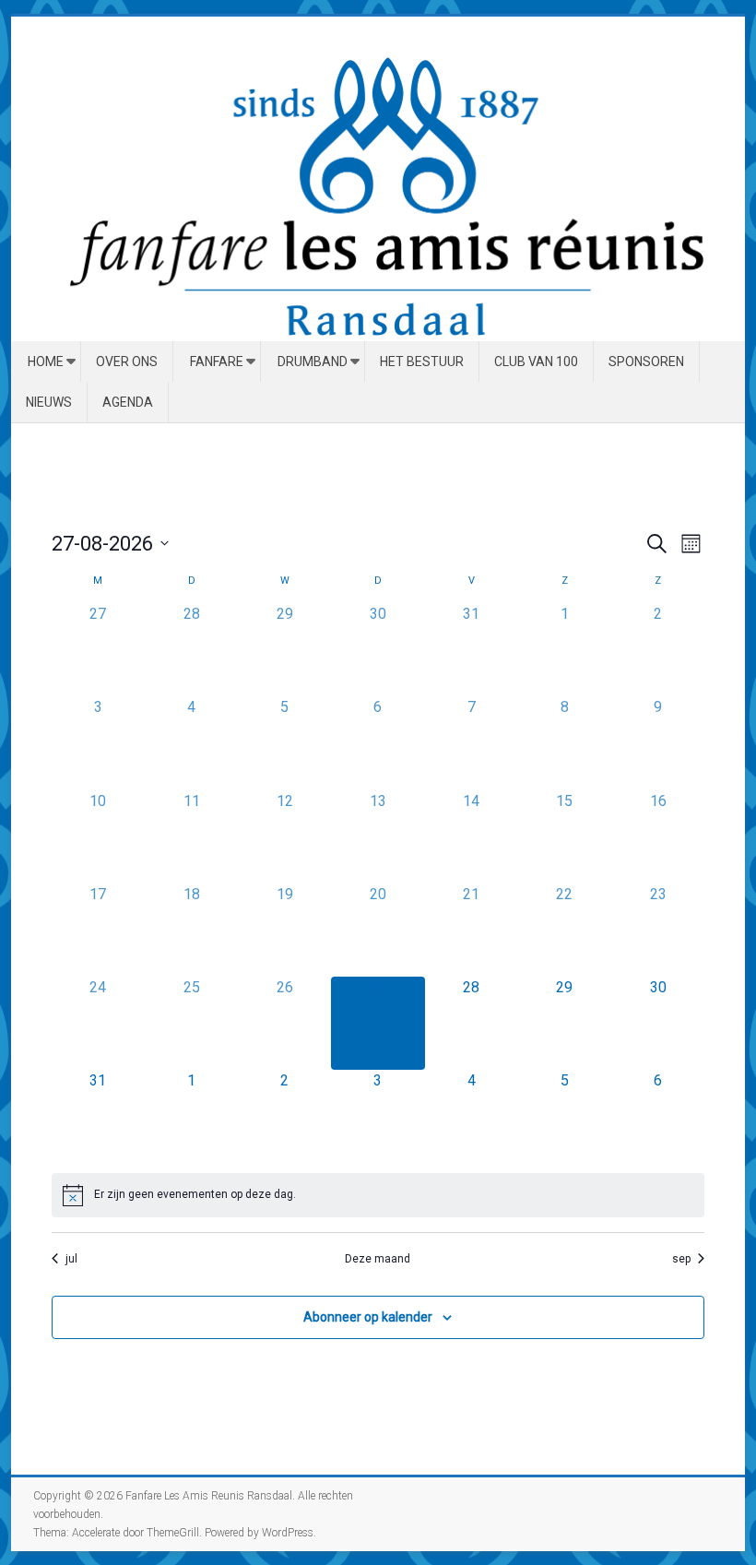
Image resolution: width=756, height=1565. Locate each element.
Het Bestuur (422, 361)
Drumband (313, 361)
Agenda (127, 402)
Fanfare (216, 361)
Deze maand (377, 1258)
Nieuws (49, 402)
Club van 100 (536, 361)
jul (71, 1258)
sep (681, 1258)
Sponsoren (646, 361)
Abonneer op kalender (367, 1317)
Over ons (127, 361)
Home (46, 361)
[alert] (378, 1195)
